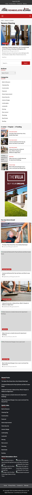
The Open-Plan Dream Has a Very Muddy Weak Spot (17, 134)
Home (6, 3)
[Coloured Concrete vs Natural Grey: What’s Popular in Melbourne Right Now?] (4, 149)
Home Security (6, 97)
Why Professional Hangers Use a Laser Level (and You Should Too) (17, 167)
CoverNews (17, 492)
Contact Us (19, 3)
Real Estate (5, 118)
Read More (4, 57)
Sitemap (25, 3)
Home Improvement (7, 94)
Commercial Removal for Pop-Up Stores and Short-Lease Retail (17, 142)
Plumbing (4, 115)
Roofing (4, 121)
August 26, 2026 (13, 246)
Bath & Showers (6, 82)
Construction (5, 88)
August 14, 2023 (14, 51)
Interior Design (6, 100)
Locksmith (4, 106)
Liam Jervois (5, 246)
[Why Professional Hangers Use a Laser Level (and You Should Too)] (4, 166)
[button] (2, 16)
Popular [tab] (11, 127)
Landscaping (5, 103)
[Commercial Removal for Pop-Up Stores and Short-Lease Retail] (4, 141)
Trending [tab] (19, 127)
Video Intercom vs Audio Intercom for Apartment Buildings (17, 159)
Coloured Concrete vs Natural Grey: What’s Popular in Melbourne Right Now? (16, 151)
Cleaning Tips (5, 43)
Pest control (5, 112)
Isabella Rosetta (6, 51)
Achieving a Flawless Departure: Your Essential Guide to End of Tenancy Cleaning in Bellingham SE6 (15, 48)
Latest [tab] (4, 127)
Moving (4, 109)
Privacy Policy (12, 3)
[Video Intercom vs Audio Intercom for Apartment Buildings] (4, 160)
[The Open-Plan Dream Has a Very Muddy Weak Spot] (4, 133)
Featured (4, 91)
